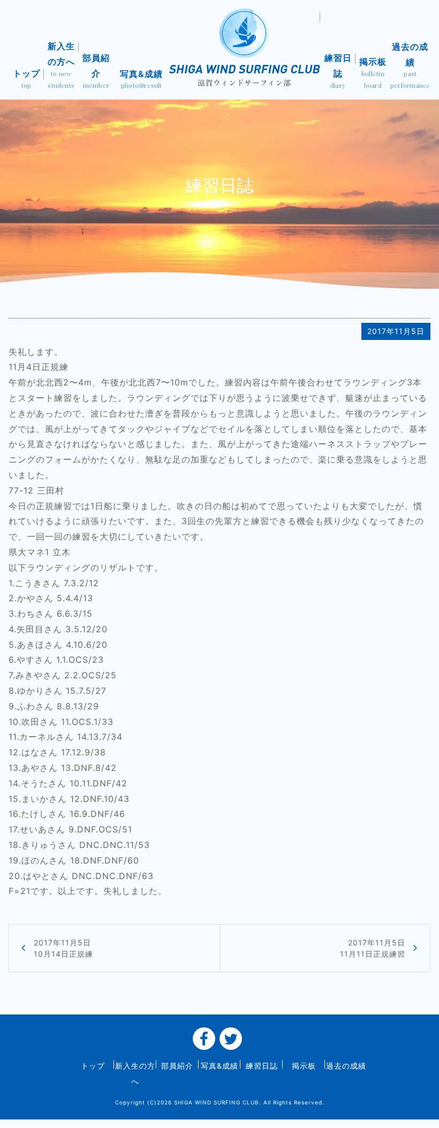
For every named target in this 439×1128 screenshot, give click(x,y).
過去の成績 (410, 65)
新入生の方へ (61, 65)
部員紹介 (96, 70)
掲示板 (373, 72)
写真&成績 (141, 79)
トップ (26, 78)
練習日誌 (338, 70)
